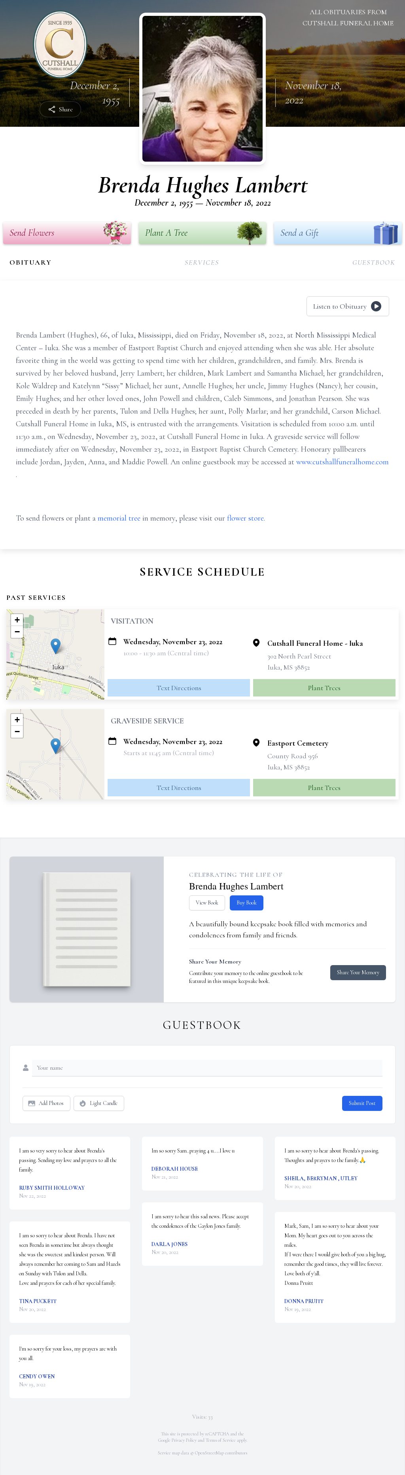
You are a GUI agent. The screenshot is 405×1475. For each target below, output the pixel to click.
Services (202, 262)
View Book (207, 902)
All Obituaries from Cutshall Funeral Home (348, 17)
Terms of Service (221, 1440)
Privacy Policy (184, 1440)
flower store (245, 518)
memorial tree (119, 518)
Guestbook (374, 262)
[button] (56, 646)
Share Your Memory (358, 972)
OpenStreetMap (209, 1453)
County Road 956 (292, 756)
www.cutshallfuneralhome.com (342, 462)
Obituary (30, 262)
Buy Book (247, 902)
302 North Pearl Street (299, 656)
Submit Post (362, 1103)
